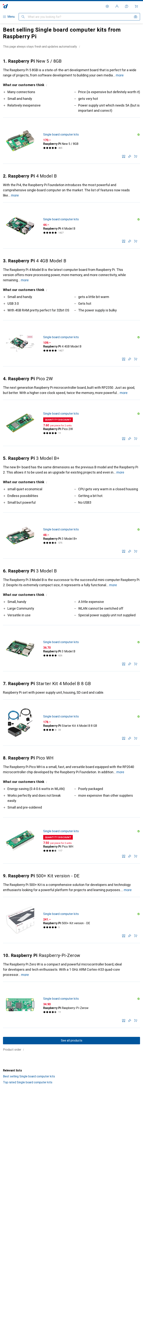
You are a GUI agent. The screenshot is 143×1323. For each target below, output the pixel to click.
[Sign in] (117, 6)
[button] (79, 46)
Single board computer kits (61, 134)
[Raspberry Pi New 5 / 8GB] (71, 141)
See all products (71, 1040)
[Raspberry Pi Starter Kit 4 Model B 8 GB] (71, 723)
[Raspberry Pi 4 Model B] (71, 225)
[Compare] (124, 156)
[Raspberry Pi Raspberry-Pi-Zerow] (71, 1005)
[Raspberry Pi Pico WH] (71, 840)
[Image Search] (135, 16)
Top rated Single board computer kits (27, 1082)
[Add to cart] (136, 156)
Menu (11, 16)
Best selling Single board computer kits (29, 1076)
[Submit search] (23, 16)
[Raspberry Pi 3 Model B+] (71, 536)
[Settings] (107, 6)
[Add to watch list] (130, 156)
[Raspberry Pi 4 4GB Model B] (71, 343)
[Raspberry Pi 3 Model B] (71, 648)
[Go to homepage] (5, 6)
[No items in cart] (136, 6)
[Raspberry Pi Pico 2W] (71, 423)
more (120, 75)
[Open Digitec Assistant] (127, 6)
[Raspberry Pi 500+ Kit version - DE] (71, 920)
